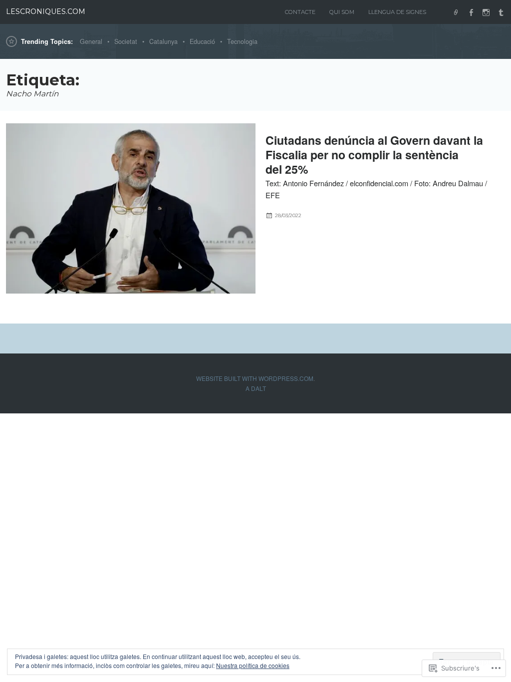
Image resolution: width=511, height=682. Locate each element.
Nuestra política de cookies (252, 665)
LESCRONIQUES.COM (45, 11)
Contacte (300, 11)
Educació (202, 41)
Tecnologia (242, 41)
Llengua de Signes (397, 11)
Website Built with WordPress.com (254, 378)
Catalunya (163, 41)
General (91, 41)
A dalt (256, 388)
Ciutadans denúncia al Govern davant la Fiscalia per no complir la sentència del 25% (374, 154)
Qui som (341, 11)
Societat (125, 41)
